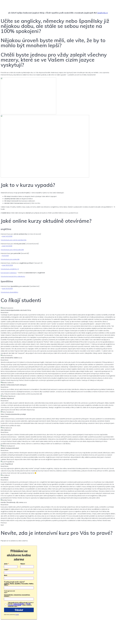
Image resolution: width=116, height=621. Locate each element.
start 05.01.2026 (7, 289)
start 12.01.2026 (7, 246)
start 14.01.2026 (7, 236)
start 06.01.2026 (7, 265)
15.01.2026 (5, 256)
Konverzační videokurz (9, 273)
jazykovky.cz (102, 13)
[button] (58, 523)
